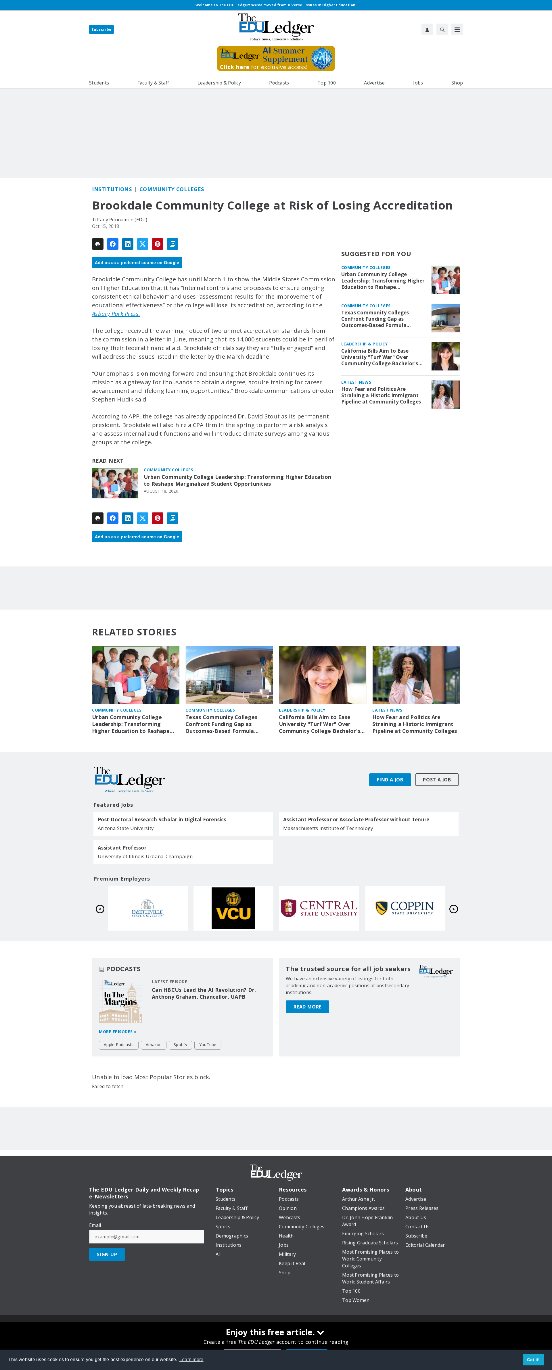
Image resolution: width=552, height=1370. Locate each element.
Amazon (154, 1044)
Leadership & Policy (364, 344)
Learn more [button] (191, 1359)
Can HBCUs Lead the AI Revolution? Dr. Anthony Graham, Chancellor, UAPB (204, 993)
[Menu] (457, 29)
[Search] (442, 29)
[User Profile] (427, 29)
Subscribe (101, 29)
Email (95, 1225)
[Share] (112, 244)
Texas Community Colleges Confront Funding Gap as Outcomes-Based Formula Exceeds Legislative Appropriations (375, 319)
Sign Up (107, 1254)
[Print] (97, 244)
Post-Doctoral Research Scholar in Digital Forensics (162, 819)
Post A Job (437, 780)
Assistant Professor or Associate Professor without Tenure (356, 819)
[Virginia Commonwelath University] (405, 908)
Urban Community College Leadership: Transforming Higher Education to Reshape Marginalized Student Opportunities (237, 480)
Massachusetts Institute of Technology (328, 828)
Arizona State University (126, 828)
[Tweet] (142, 244)
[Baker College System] (148, 908)
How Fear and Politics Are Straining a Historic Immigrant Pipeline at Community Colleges (381, 395)
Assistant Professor (122, 848)
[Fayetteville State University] (319, 908)
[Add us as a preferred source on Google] (172, 244)
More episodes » (118, 1031)
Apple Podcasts (119, 1044)
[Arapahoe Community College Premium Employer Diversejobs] (233, 908)
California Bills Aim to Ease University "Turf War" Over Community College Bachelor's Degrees (379, 357)
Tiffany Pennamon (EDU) (119, 219)
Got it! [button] (533, 1359)
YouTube (207, 1044)
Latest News (356, 382)
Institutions (112, 189)
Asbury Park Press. (116, 314)
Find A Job (390, 780)
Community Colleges (171, 189)
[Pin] (157, 244)
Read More (307, 1007)
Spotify (180, 1044)
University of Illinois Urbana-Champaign (145, 856)
